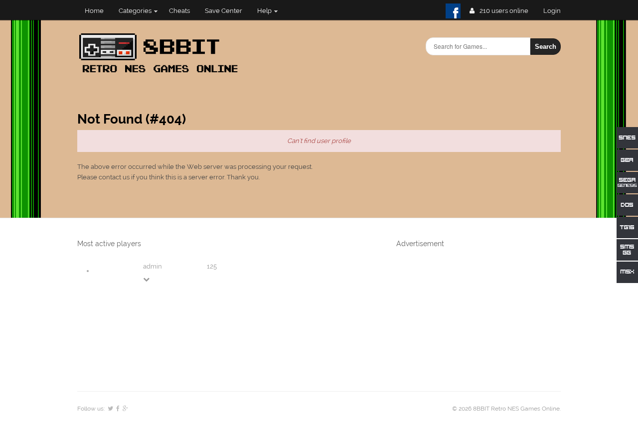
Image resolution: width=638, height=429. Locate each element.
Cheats (179, 10)
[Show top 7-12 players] (147, 279)
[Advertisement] (471, 319)
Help (264, 10)
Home (94, 10)
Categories (135, 10)
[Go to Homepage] (161, 73)
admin (152, 266)
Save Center (223, 10)
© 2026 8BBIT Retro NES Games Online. (506, 408)
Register (556, 10)
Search (545, 46)
